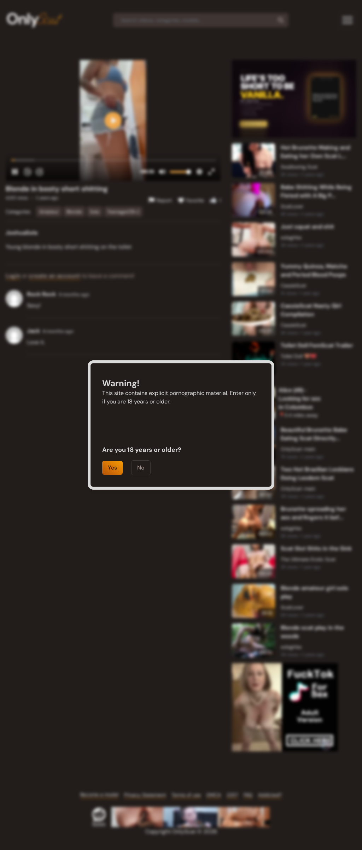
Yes (112, 467)
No (141, 467)
